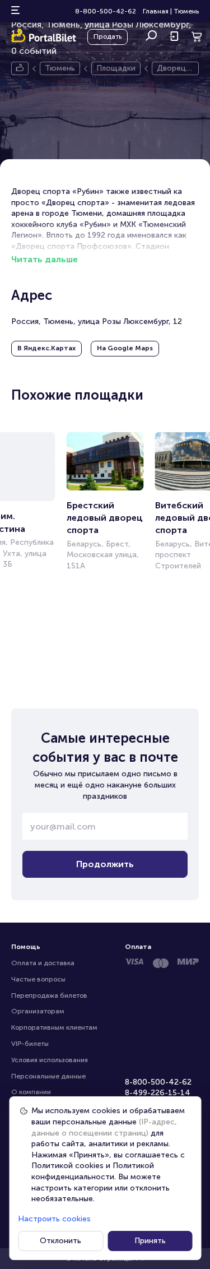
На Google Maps (125, 348)
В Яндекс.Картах (46, 348)
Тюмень (186, 11)
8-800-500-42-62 (105, 11)
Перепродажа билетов (49, 995)
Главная (156, 11)
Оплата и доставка (42, 963)
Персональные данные (48, 1076)
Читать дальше (44, 259)
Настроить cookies (54, 1219)
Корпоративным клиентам (54, 1027)
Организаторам (37, 1011)
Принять (150, 1240)
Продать (108, 36)
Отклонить (60, 1240)
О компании (31, 1092)
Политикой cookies (67, 1165)
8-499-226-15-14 (157, 1092)
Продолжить (105, 864)
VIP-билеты (30, 1044)
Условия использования (49, 1060)
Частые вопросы (38, 979)
